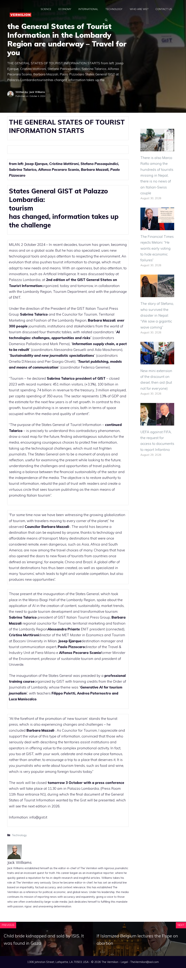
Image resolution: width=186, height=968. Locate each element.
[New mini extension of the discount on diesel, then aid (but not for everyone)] (157, 361)
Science (46, 9)
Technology (113, 9)
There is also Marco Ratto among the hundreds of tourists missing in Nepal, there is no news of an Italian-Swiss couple (156, 175)
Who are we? (139, 9)
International (88, 9)
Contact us (163, 9)
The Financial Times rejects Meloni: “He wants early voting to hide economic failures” (157, 248)
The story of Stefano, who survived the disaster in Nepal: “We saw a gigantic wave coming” (157, 315)
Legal (124, 962)
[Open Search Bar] (106, 20)
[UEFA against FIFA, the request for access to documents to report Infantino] (157, 422)
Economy (64, 9)
